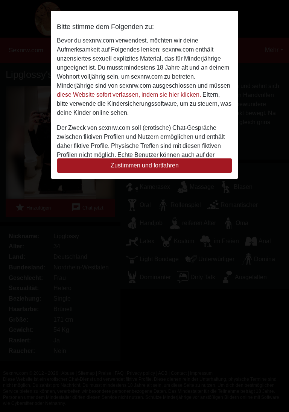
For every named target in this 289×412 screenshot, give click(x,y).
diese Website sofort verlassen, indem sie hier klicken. (129, 94)
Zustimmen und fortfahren (145, 165)
